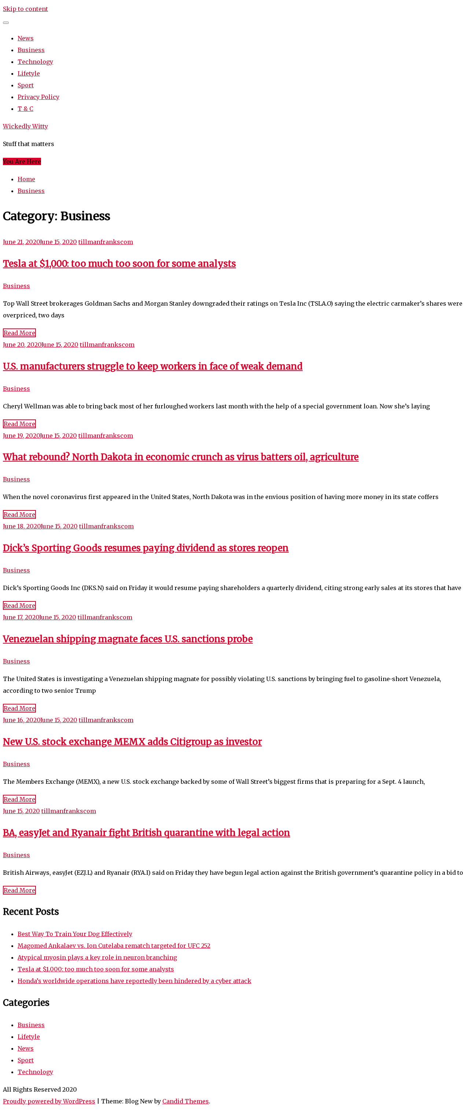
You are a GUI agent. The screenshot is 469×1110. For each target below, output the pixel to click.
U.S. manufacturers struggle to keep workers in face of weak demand (153, 366)
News (26, 38)
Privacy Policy (38, 97)
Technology (35, 61)
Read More (19, 332)
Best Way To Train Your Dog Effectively (75, 934)
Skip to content (25, 8)
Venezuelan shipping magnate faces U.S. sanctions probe (128, 639)
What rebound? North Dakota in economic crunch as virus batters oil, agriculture (181, 457)
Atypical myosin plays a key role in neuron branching (97, 957)
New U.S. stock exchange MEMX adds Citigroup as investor (132, 741)
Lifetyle (29, 73)
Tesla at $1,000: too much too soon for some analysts (119, 263)
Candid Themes (185, 1101)
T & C (25, 108)
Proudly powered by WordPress (49, 1101)
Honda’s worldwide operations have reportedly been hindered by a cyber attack (134, 981)
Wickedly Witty (25, 126)
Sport (26, 85)
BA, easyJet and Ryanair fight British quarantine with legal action (146, 832)
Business (31, 50)
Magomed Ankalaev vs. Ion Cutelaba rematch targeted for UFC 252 (114, 945)
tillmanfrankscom (105, 241)
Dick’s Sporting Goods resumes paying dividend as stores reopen (146, 548)
